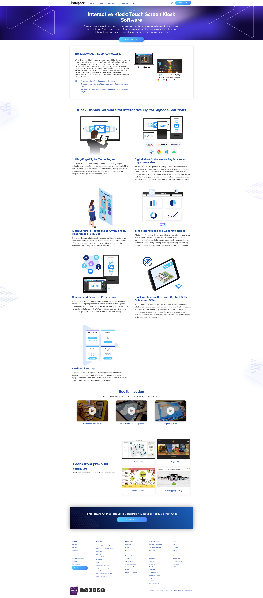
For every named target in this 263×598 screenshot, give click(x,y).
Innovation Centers (154, 553)
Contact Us (176, 555)
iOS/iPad (127, 550)
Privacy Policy (168, 590)
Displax (127, 569)
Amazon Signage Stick (131, 564)
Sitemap (152, 590)
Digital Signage (153, 572)
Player (97, 562)
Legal (161, 590)
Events (175, 550)
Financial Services (154, 583)
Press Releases (177, 561)
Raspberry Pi (128, 555)
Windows (128, 544)
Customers (75, 550)
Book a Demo (176, 558)
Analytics (98, 554)
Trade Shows (152, 550)
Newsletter (176, 564)
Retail (150, 555)
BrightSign (128, 547)
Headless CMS (100, 557)
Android (127, 553)
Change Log (75, 561)
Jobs (174, 553)
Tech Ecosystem (76, 564)
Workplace (152, 580)
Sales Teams (152, 567)
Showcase (74, 553)
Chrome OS (128, 558)
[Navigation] (79, 3)
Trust (157, 590)
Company (175, 547)
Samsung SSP (129, 561)
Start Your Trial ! (131, 39)
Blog (174, 544)
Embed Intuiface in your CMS (104, 573)
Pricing (74, 555)
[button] (92, 3)
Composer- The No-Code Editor (104, 548)
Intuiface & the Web (131, 572)
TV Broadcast (152, 564)
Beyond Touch (100, 551)
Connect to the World (101, 576)
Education (152, 558)
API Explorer (99, 559)
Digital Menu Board (154, 575)
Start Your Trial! (132, 519)
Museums (152, 561)
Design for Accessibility (102, 568)
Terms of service (178, 590)
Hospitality (152, 578)
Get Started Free (183, 3)
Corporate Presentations (155, 547)
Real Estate (152, 569)
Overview (74, 544)
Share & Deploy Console (102, 565)
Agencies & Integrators (155, 544)
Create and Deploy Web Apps (104, 546)
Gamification (99, 570)
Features (74, 547)
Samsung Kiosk (129, 567)
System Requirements (78, 558)
